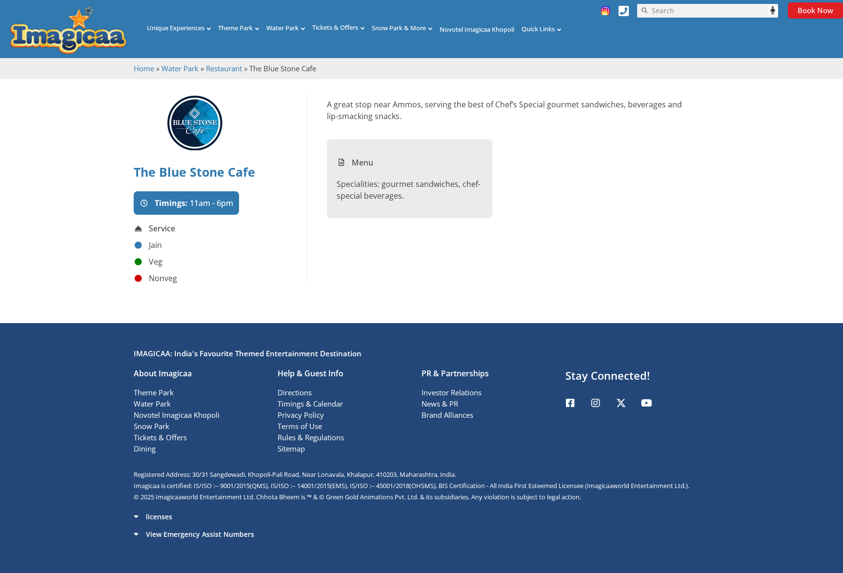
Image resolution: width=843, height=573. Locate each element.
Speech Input (772, 10)
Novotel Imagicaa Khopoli (477, 29)
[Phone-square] (624, 11)
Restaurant (224, 68)
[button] (421, 516)
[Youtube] (646, 403)
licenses (159, 516)
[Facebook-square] (570, 403)
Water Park (282, 27)
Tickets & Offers (335, 27)
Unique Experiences (175, 27)
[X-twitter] (621, 403)
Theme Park (235, 27)
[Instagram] (596, 403)
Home (144, 68)
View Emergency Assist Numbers (200, 534)
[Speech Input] (712, 11)
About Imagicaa (163, 373)
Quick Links (538, 28)
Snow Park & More (399, 27)
